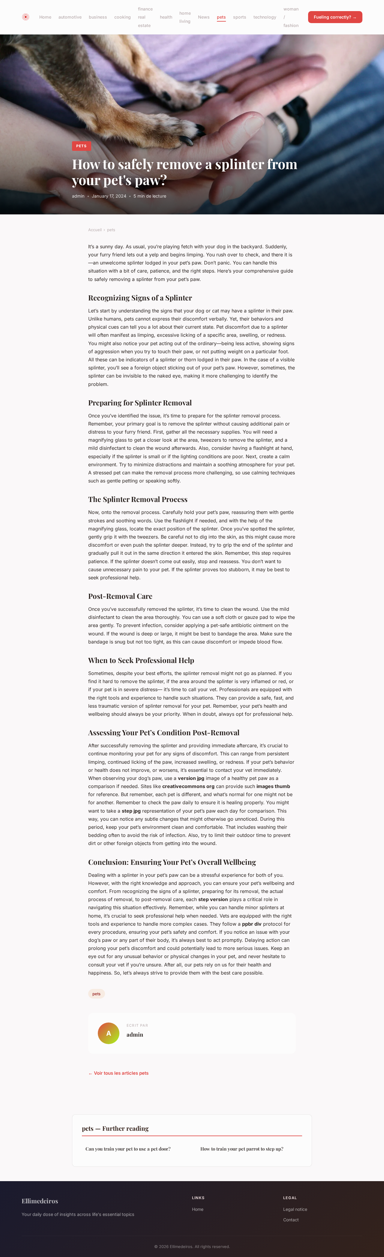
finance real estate (145, 17)
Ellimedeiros (40, 1200)
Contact (291, 1219)
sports (239, 16)
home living (185, 17)
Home (45, 16)
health (166, 16)
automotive (70, 16)
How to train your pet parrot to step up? (241, 1149)
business (98, 16)
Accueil (95, 229)
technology (265, 16)
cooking (122, 16)
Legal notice (295, 1209)
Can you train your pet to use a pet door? (128, 1149)
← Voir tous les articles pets (118, 1073)
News (204, 16)
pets (221, 16)
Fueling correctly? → (335, 16)
